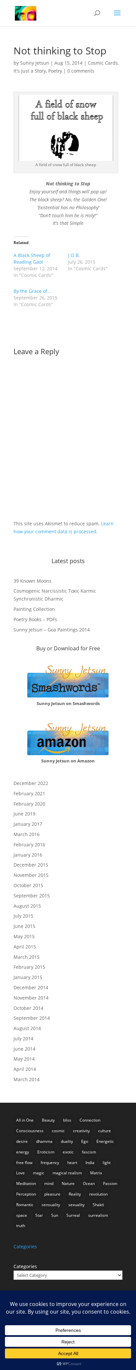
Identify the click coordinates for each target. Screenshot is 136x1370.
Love (20, 1173)
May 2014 (24, 1059)
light (107, 1162)
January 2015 (28, 977)
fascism (89, 1152)
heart (72, 1162)
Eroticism (45, 1152)
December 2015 (31, 865)
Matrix (96, 1173)
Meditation (26, 1183)
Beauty (48, 1120)
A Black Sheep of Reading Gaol (32, 258)
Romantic (24, 1204)
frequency (50, 1162)
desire (22, 1141)
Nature (68, 1183)
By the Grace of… (32, 291)
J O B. (74, 255)
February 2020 (29, 804)
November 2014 (31, 998)
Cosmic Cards (103, 63)
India (89, 1162)
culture (104, 1131)
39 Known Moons (32, 581)
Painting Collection (34, 609)
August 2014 (27, 1028)
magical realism (67, 1173)
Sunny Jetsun (34, 63)
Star (39, 1215)
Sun (54, 1215)
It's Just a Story (30, 71)
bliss (67, 1120)
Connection (90, 1120)
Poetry (55, 71)
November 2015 (31, 875)
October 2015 (28, 885)
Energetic (105, 1141)
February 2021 (29, 793)
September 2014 (32, 1018)
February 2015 (29, 967)
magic (38, 1173)
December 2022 (31, 783)
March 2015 (27, 957)
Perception (26, 1194)
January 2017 (28, 824)
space (21, 1215)
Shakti (98, 1204)
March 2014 (27, 1079)
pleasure (52, 1194)
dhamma (44, 1141)
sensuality (51, 1204)
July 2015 (23, 916)
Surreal (73, 1215)
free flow (24, 1162)
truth (20, 1225)
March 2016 (27, 834)
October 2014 (28, 1008)
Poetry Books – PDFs (35, 619)
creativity (81, 1131)
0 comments (80, 71)
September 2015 (32, 895)
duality (67, 1141)
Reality (75, 1194)
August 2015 (27, 906)
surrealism (98, 1215)
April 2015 (25, 947)
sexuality (76, 1204)
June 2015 (24, 926)
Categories (25, 1266)
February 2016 (29, 844)
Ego (84, 1141)
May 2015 (24, 936)
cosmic (58, 1131)
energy (22, 1152)
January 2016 (28, 855)
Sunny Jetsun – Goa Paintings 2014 (52, 629)
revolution (98, 1194)
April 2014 (25, 1069)
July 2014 (23, 1038)
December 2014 (31, 987)
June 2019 (24, 814)
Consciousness (30, 1131)
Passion (110, 1183)
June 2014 (24, 1049)
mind (48, 1183)
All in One (25, 1120)
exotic (68, 1152)
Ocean (89, 1183)
